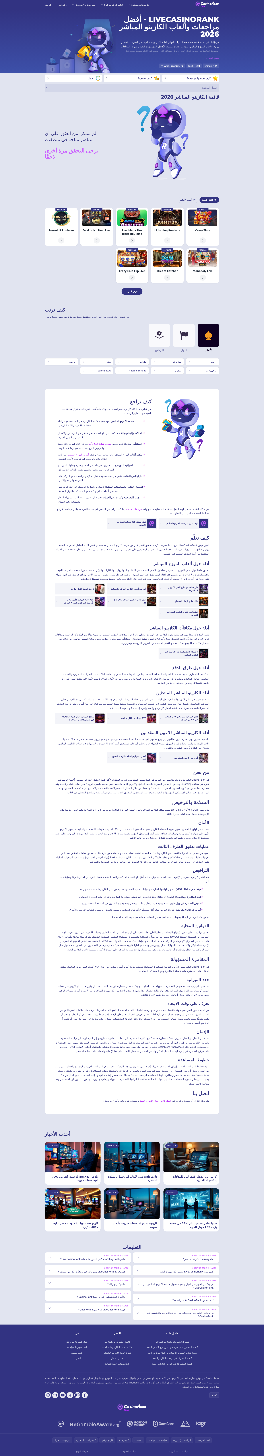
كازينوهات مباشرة (140, 4)
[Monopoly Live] (202, 265)
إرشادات (63, 4)
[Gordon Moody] (137, 1424)
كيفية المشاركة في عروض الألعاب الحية (172, 1363)
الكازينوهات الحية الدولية (117, 1363)
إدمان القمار (117, 1358)
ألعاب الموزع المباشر (78, 454)
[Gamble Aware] (95, 1424)
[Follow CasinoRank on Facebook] (85, 1395)
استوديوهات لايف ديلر (85, 4)
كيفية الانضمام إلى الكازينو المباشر (172, 1341)
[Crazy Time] (202, 227)
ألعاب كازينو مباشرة (113, 4)
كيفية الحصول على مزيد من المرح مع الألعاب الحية (172, 1347)
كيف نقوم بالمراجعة (77, 1347)
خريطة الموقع (82, 1451)
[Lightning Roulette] (167, 227)
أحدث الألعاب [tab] (186, 199)
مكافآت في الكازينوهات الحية (117, 1347)
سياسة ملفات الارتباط (178, 1451)
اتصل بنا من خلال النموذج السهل (155, 1100)
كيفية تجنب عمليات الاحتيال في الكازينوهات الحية (172, 1352)
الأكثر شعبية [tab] (207, 199)
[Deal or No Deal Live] (96, 227)
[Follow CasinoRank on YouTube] (63, 1395)
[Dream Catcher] (167, 265)
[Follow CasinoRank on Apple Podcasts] (48, 1395)
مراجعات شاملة (134, 509)
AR (215, 1395)
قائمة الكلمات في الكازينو (117, 1341)
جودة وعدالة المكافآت (100, 443)
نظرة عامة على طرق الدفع (117, 1352)
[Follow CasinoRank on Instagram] (77, 1395)
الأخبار (48, 4)
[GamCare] (163, 1424)
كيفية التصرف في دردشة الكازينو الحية (172, 1358)
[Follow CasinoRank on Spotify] (55, 1395)
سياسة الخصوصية (128, 1451)
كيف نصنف (77, 1352)
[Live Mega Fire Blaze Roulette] (132, 227)
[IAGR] (201, 1424)
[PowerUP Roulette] (61, 227)
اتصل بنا (77, 1358)
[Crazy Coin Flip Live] (132, 265)
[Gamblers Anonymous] (185, 1424)
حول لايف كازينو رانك (77, 1341)
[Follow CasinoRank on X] (70, 1395)
